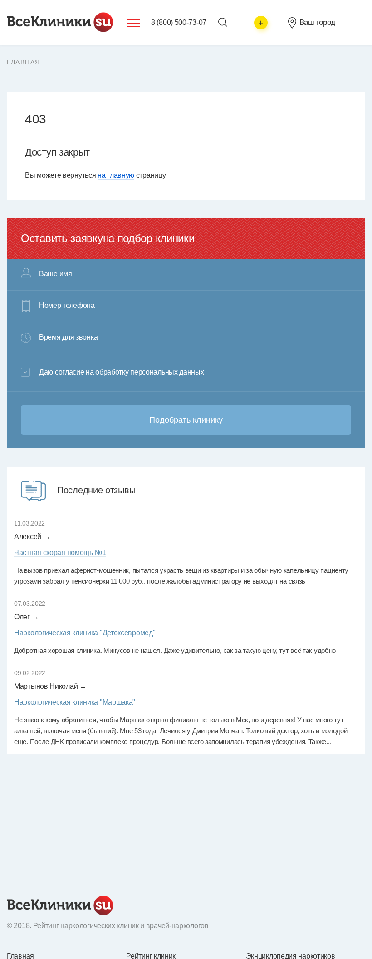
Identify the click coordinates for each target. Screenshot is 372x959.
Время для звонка (68, 337)
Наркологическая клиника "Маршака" (74, 702)
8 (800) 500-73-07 (178, 22)
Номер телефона (67, 305)
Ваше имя (55, 273)
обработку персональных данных (149, 372)
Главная (23, 62)
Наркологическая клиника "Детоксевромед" (84, 633)
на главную (116, 175)
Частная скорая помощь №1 (60, 552)
